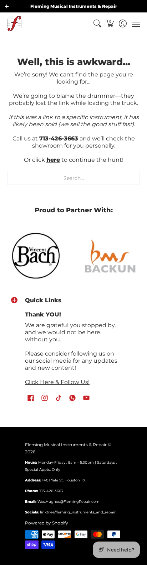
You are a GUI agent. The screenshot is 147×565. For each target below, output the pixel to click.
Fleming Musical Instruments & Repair (66, 444)
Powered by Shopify (46, 523)
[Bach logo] (37, 255)
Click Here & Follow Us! (57, 382)
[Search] (97, 23)
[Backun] (110, 255)
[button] (110, 23)
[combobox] (73, 178)
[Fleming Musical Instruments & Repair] (14, 23)
